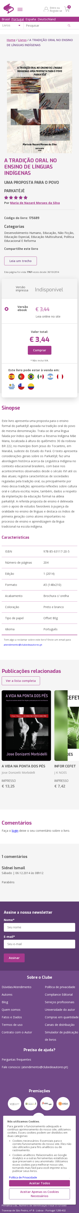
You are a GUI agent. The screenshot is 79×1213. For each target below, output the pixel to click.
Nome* (9, 920)
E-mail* (9, 936)
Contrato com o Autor (17, 1032)
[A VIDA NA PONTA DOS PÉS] (26, 725)
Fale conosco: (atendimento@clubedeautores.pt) (35, 1067)
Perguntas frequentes (16, 1059)
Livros (22, 40)
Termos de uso (12, 1025)
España (30, 19)
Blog (5, 1002)
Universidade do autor (60, 1010)
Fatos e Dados (12, 1017)
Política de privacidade (60, 987)
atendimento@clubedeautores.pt (23, 644)
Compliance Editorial (59, 994)
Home (11, 40)
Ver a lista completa (21, 681)
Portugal (17, 19)
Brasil (6, 19)
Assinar (14, 958)
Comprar (39, 350)
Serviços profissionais (59, 1002)
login (15, 831)
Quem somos (11, 1010)
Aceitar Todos (39, 1183)
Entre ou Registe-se (56, 9)
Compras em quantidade (62, 1017)
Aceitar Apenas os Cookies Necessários (39, 1194)
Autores (7, 994)
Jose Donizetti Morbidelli (18, 773)
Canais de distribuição (60, 1025)
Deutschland (47, 19)
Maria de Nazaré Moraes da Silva (35, 203)
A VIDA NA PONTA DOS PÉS (23, 766)
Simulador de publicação (61, 1036)
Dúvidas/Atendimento (16, 987)
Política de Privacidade (23, 1177)
